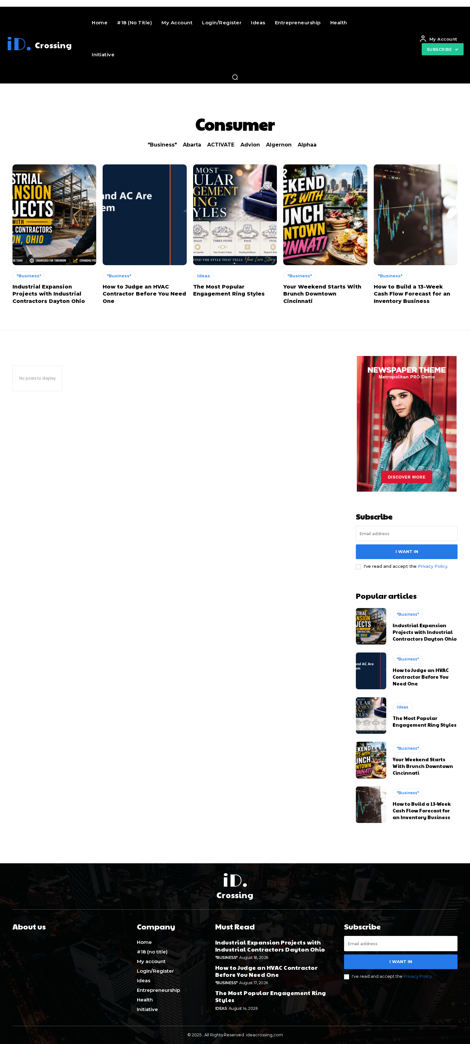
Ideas (203, 275)
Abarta (192, 145)
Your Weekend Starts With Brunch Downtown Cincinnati (322, 294)
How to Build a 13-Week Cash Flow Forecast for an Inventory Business (412, 294)
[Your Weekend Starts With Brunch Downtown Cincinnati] (325, 214)
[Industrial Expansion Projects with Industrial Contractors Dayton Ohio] (54, 214)
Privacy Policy (432, 566)
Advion (250, 145)
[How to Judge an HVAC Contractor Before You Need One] (144, 214)
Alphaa (307, 145)
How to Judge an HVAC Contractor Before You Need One (144, 294)
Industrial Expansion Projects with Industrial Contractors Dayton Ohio (48, 294)
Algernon (279, 145)
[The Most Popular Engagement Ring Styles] (235, 214)
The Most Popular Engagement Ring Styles (425, 721)
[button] (235, 77)
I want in (407, 551)
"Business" (162, 145)
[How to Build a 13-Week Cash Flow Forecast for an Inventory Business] (416, 214)
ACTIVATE (220, 145)
